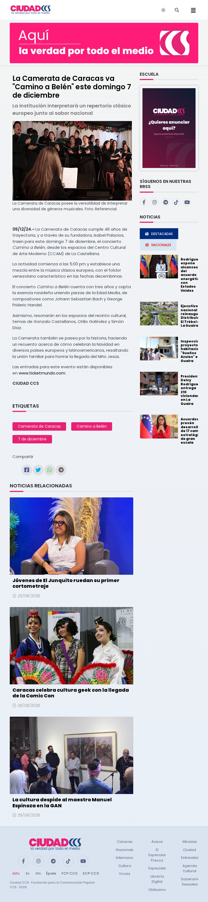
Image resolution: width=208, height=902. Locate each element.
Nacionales (126, 849)
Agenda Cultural (190, 868)
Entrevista (189, 857)
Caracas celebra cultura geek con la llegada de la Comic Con (70, 693)
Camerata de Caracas (39, 426)
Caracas (124, 841)
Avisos (157, 841)
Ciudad (189, 849)
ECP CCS (91, 873)
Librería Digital (157, 879)
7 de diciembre (32, 439)
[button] (169, 128)
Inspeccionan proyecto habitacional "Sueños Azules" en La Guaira (193, 351)
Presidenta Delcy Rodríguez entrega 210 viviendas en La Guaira (191, 390)
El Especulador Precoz (159, 855)
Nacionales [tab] (161, 245)
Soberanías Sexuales (191, 881)
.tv (27, 873)
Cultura (124, 865)
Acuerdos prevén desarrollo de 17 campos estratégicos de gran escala (193, 431)
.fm (38, 873)
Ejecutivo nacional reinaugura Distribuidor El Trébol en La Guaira (192, 316)
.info (16, 873)
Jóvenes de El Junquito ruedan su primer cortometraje (65, 583)
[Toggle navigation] (191, 10)
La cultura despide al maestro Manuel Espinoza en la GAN (62, 802)
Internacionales (130, 857)
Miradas (190, 841)
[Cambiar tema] (163, 10)
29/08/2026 (29, 596)
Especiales (158, 868)
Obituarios (157, 889)
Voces (124, 873)
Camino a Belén (92, 426)
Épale (51, 873)
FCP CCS (69, 873)
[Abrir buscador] (177, 10)
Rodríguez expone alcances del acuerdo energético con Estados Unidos (191, 275)
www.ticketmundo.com (41, 373)
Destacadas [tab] (162, 233)
